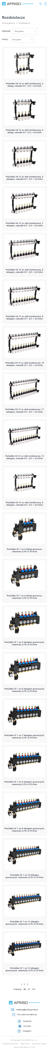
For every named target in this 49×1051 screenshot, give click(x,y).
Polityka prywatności (10, 1044)
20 (24, 989)
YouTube (27, 1026)
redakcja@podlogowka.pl (27, 1010)
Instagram (27, 1031)
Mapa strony (25, 1044)
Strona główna (8, 23)
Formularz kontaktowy (27, 1014)
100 (33, 989)
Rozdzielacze (24, 23)
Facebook (27, 1021)
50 (29, 989)
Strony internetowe (21, 1047)
